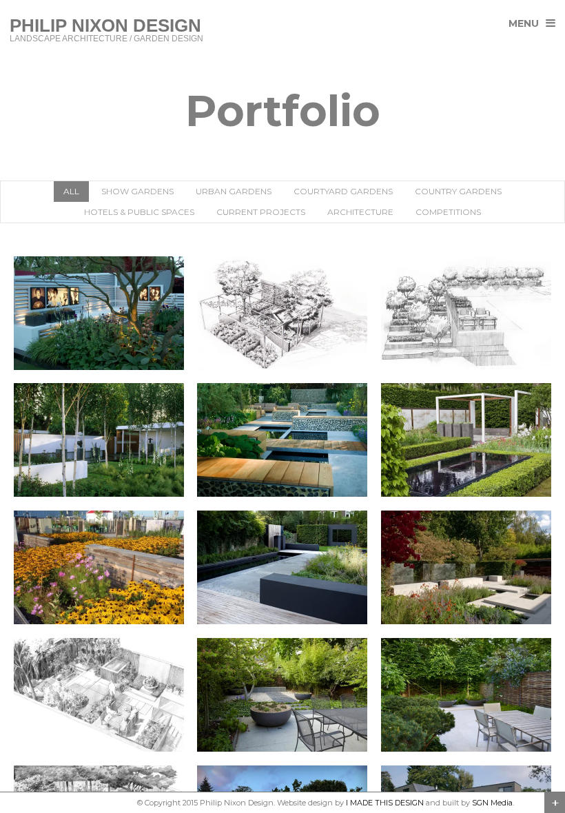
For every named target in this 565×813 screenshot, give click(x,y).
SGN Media (492, 802)
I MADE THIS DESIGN (385, 802)
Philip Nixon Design (98, 802)
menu (523, 23)
